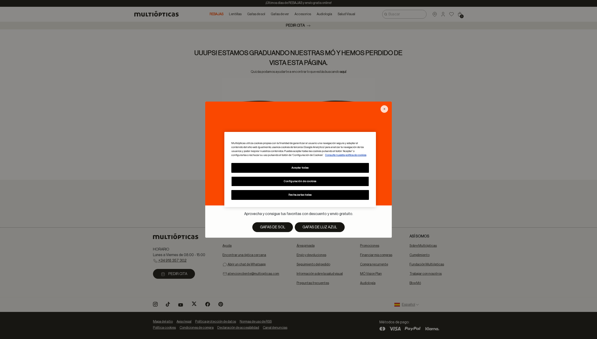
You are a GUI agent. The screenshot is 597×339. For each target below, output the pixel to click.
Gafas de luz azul (319, 227)
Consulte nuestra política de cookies (345, 155)
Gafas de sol (272, 227)
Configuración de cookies (300, 181)
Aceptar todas (300, 167)
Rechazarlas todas (300, 195)
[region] (300, 169)
